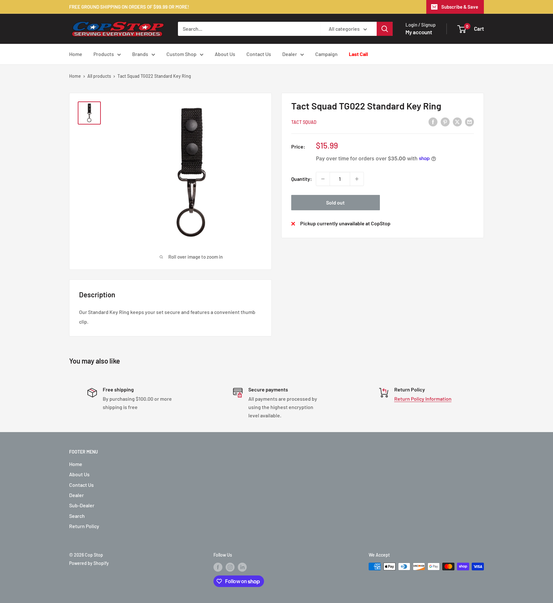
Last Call (358, 54)
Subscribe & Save (459, 7)
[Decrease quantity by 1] (323, 179)
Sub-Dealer (81, 505)
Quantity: (301, 179)
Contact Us (258, 54)
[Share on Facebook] (433, 121)
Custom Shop (181, 54)
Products (103, 54)
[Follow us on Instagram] (230, 567)
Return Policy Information (423, 399)
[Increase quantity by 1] (357, 179)
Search (77, 516)
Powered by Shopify (89, 563)
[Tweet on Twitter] (457, 121)
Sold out (335, 202)
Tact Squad (304, 122)
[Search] (385, 29)
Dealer (289, 54)
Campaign (326, 54)
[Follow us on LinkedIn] (242, 567)
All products (99, 76)
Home (75, 54)
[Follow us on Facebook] (217, 567)
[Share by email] (469, 121)
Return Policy (84, 526)
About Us (225, 54)
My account (418, 32)
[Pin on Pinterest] (445, 121)
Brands (140, 54)
